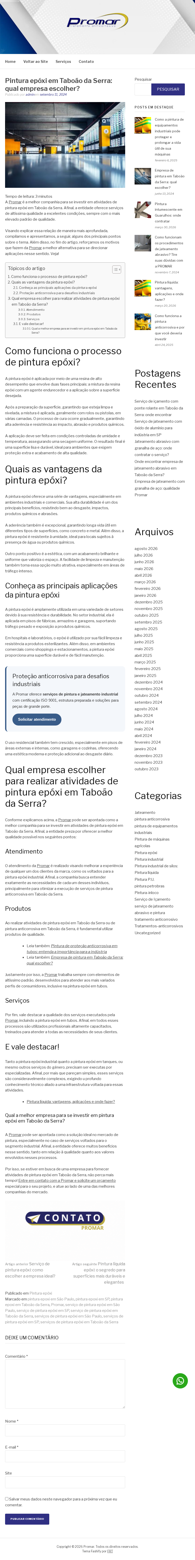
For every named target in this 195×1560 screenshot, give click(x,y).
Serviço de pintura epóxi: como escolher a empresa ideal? (30, 1270)
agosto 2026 (146, 548)
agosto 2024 (146, 709)
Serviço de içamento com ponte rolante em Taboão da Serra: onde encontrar (159, 408)
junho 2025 (144, 642)
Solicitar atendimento (37, 719)
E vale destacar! (31, 324)
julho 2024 (144, 715)
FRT (110, 1551)
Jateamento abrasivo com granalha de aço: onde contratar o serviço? (157, 448)
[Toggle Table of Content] (114, 269)
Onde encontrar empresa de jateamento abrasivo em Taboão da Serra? (159, 468)
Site (8, 1473)
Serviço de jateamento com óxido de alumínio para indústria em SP (158, 428)
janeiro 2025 (145, 675)
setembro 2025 (148, 622)
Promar (15, 202)
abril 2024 (143, 735)
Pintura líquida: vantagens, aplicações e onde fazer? (71, 1101)
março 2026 (145, 582)
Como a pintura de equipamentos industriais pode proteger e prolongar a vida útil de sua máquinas (169, 136)
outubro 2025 (147, 615)
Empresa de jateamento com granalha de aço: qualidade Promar (160, 488)
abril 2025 (143, 655)
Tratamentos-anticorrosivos (159, 926)
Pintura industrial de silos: (156, 866)
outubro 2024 (147, 695)
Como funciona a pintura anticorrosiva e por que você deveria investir (170, 327)
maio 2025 (144, 649)
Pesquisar (143, 79)
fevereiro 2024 (148, 742)
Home (10, 61)
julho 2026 (144, 555)
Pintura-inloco (147, 892)
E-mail (11, 1447)
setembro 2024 (148, 702)
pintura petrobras (150, 886)
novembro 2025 (149, 608)
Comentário (16, 1356)
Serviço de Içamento (152, 899)
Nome (11, 1421)
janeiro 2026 (145, 595)
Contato (86, 61)
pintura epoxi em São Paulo (51, 1299)
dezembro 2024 (149, 682)
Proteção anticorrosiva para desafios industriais (57, 293)
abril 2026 (143, 575)
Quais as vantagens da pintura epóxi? (43, 282)
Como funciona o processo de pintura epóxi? (49, 276)
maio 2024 (144, 729)
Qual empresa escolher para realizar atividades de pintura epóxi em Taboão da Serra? (66, 301)
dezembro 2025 (149, 602)
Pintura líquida (147, 872)
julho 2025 (144, 635)
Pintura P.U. (144, 879)
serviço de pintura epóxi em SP (43, 1310)
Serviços (63, 61)
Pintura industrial (149, 859)
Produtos (34, 314)
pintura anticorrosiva (152, 819)
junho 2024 (144, 722)
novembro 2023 (148, 762)
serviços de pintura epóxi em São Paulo (68, 1316)
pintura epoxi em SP (92, 1299)
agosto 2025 (146, 629)
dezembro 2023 (148, 756)
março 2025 (145, 662)
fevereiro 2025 (148, 668)
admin (30, 94)
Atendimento (35, 309)
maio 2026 (144, 568)
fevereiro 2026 (148, 588)
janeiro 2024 (145, 749)
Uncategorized (147, 933)
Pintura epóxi (40, 1293)
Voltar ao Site (35, 61)
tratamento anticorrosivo (156, 919)
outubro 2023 (146, 769)
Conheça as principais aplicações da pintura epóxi (58, 288)
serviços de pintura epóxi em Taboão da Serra (79, 1322)
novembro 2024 (149, 689)
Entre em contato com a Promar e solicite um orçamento (67, 1180)
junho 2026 (144, 562)
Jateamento (145, 812)
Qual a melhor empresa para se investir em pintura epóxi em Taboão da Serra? (74, 331)
